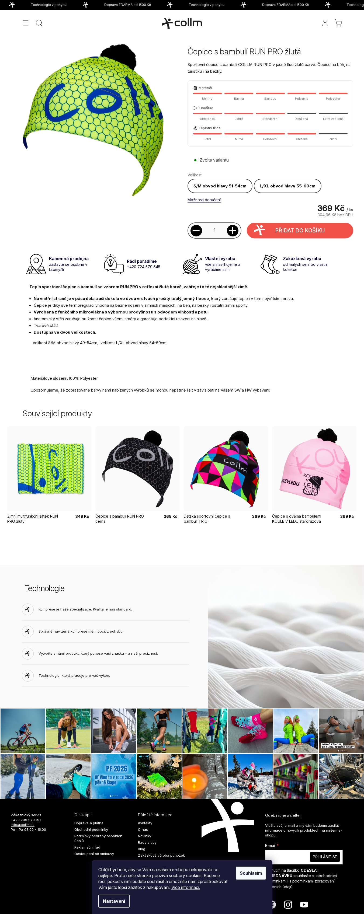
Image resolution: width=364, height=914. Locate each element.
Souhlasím (251, 873)
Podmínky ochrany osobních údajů (98, 838)
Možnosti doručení (204, 199)
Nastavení (114, 901)
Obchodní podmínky (91, 829)
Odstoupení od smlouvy (94, 854)
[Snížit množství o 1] (196, 231)
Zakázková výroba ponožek (161, 855)
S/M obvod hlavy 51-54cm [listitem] (220, 186)
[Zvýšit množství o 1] (233, 231)
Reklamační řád (87, 847)
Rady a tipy (147, 842)
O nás (143, 829)
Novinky (144, 836)
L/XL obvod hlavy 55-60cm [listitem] (288, 186)
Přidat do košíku (300, 230)
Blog (141, 849)
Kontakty (145, 823)
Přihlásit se (325, 856)
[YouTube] (304, 904)
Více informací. (185, 887)
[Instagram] (288, 904)
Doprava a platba (88, 823)
